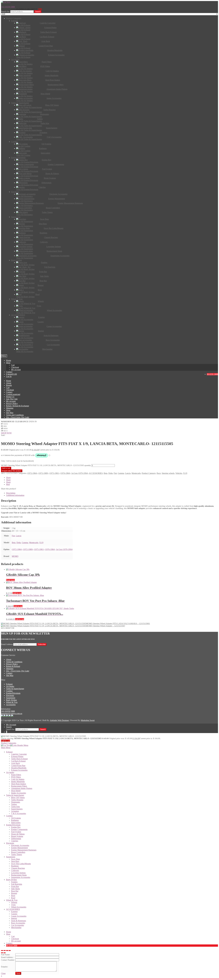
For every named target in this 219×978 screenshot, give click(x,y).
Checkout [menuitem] (15, 939)
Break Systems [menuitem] (17, 836)
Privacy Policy (12, 403)
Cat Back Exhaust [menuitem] (18, 761)
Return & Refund (13, 666)
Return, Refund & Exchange (17, 406)
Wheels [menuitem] (14, 902)
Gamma (121, 473)
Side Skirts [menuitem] (15, 889)
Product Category (149, 473)
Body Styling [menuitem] (11, 880)
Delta (110, 473)
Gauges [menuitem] (14, 914)
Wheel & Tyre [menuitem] (11, 900)
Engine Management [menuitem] (19, 848)
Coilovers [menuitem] (15, 870)
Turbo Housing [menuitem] (17, 800)
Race (159, 473)
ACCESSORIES (96, 473)
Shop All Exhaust (23, 25)
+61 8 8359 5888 (8, 7)
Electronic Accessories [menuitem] (20, 845)
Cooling (9, 691)
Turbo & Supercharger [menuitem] (15, 795)
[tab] (112, 493)
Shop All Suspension (24, 221)
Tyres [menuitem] (13, 905)
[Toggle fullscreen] (7, 950)
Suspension (10, 698)
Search (37, 12)
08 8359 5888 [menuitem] (11, 945)
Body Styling (11, 700)
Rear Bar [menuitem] (14, 891)
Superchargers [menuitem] (17, 809)
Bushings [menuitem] (15, 866)
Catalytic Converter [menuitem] (19, 754)
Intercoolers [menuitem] (16, 823)
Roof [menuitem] (13, 898)
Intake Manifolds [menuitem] (18, 781)
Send (18, 973)
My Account (11, 725)
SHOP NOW (6, 433)
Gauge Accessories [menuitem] (18, 916)
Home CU (10, 397)
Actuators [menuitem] (15, 811)
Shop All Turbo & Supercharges (29, 107)
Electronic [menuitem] (10, 843)
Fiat (115, 473)
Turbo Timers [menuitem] (16, 854)
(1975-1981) (54, 473)
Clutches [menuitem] (14, 841)
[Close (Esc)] (2, 950)
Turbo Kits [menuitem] (15, 807)
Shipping (9, 408)
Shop (8, 363)
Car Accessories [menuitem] (17, 925)
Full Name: (5, 955)
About (8, 383)
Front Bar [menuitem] (15, 886)
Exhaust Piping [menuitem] (17, 756)
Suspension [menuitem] (10, 857)
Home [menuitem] (8, 932)
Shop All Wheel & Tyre (25, 303)
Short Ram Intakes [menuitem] (18, 784)
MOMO (15, 556)
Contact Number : (8, 960)
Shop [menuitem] (8, 934)
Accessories (11, 705)
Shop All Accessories (24, 319)
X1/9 (185, 473)
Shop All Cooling (23, 146)
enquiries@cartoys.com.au (11, 713)
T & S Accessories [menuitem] (18, 813)
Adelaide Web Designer (59, 720)
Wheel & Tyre (11, 702)
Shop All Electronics (24, 196)
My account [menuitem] (16, 941)
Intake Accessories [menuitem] (18, 793)
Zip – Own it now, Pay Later (17, 417)
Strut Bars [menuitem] (15, 861)
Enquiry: (4, 967)
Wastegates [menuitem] (15, 802)
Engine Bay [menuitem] (16, 827)
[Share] (5, 950)
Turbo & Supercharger (15, 689)
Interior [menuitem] (14, 918)
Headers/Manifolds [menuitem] (18, 768)
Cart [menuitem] (13, 936)
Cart (13, 365)
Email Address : (7, 957)
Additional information (15, 495)
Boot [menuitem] (13, 895)
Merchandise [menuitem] (16, 927)
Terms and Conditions (15, 415)
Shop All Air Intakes (24, 64)
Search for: (5, 11)
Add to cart (6, 468)
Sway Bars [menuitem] (15, 859)
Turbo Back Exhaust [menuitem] (19, 759)
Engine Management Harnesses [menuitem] (23, 850)
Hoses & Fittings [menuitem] (18, 834)
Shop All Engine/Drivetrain (27, 162)
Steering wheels (168, 473)
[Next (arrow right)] (5, 952)
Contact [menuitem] (9, 943)
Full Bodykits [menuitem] (16, 884)
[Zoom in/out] (10, 950)
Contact (9, 372)
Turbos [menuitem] (14, 804)
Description (10, 493)
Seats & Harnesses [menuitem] (18, 921)
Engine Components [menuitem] (19, 829)
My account (16, 369)
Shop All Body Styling (25, 265)
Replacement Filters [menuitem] (19, 786)
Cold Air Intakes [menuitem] (17, 779)
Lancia (128, 473)
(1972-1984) (32, 473)
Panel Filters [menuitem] (16, 775)
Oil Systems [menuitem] (16, 818)
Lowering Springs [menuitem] (18, 873)
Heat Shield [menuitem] (16, 791)
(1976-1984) (65, 473)
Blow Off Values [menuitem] (18, 797)
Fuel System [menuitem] (16, 832)
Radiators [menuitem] (15, 820)
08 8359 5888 (212, 374)
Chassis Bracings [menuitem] (18, 868)
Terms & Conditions (14, 662)
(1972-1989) (43, 473)
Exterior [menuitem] (14, 911)
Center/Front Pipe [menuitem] (18, 765)
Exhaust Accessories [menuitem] (19, 770)
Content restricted (13, 394)
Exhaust (9, 684)
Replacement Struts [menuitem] (19, 875)
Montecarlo (136, 473)
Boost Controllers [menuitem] (18, 852)
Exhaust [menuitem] (9, 752)
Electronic (10, 695)
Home (8, 360)
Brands (9, 385)
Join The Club (11, 399)
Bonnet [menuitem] (14, 893)
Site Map (9, 413)
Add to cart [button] (17, 593)
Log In (9, 376)
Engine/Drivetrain (13, 693)
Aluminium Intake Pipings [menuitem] (21, 788)
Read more (10, 580)
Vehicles (178, 473)
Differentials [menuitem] (16, 838)
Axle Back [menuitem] (15, 763)
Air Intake (10, 686)
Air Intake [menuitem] (10, 772)
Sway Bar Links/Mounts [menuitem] (21, 864)
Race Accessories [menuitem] (18, 923)
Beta (105, 473)
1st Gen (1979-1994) (79, 473)
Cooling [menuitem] (9, 816)
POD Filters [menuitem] (16, 777)
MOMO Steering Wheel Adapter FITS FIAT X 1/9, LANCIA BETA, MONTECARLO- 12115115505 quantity (46, 465)
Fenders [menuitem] (14, 882)
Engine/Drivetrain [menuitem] (13, 825)
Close (3, 973)
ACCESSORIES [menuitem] (13, 909)
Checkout (15, 367)
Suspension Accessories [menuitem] (20, 877)
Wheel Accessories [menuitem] (18, 907)
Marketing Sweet (88, 720)
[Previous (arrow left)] (2, 952)
